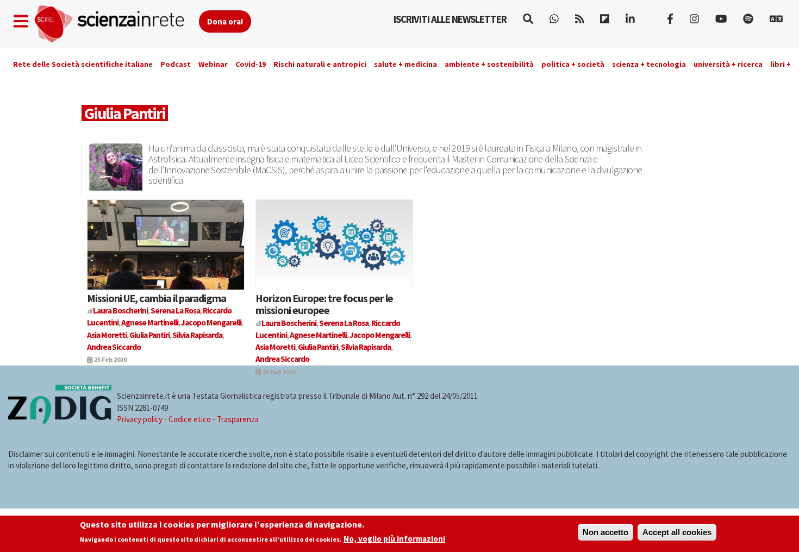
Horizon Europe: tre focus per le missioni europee (324, 304)
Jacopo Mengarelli (211, 322)
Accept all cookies (676, 532)
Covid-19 (250, 64)
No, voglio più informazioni (394, 539)
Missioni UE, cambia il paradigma (156, 298)
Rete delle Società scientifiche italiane (83, 64)
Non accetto (605, 532)
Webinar (213, 64)
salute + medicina (405, 64)
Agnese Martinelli (149, 322)
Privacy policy (140, 419)
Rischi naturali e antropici (319, 64)
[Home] (116, 24)
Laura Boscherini (120, 310)
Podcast (175, 64)
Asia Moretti (107, 335)
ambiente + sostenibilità (489, 64)
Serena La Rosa (175, 310)
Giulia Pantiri (149, 335)
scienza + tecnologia (649, 64)
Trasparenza (238, 419)
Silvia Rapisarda (197, 335)
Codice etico (189, 419)
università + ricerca (728, 64)
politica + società (572, 64)
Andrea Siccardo (114, 347)
